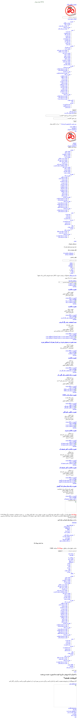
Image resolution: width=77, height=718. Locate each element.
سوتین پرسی (67, 54)
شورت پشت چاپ (63, 178)
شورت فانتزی (63, 85)
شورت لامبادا (64, 90)
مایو (72, 101)
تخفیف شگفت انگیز (71, 4)
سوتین (71, 45)
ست (72, 30)
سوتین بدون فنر (66, 53)
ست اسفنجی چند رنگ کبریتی (67, 322)
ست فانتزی (67, 40)
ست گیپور (67, 43)
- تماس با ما (67, 532)
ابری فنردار (67, 47)
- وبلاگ (68, 529)
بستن (75, 241)
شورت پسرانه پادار (62, 70)
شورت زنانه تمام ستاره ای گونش (66, 486)
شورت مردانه (67, 94)
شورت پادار (64, 78)
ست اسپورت (67, 33)
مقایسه (71, 666)
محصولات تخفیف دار (68, 253)
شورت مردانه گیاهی (62, 207)
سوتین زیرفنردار (66, 60)
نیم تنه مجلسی (66, 106)
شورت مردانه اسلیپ (62, 96)
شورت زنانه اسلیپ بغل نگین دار (67, 375)
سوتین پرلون (67, 55)
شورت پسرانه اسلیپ (62, 68)
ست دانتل (67, 37)
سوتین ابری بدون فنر (62, 50)
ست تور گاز (67, 34)
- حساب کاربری (66, 536)
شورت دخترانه (66, 71)
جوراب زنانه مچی (63, 25)
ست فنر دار (67, 41)
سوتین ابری (67, 48)
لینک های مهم (70, 525)
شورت (71, 65)
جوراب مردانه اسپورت (61, 235)
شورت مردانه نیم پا (62, 98)
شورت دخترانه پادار (62, 200)
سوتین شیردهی (66, 61)
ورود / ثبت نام (70, 667)
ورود (75, 121)
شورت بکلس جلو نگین (69, 412)
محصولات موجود (69, 254)
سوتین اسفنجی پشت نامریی (60, 165)
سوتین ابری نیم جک (62, 160)
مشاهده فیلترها (72, 280)
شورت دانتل (64, 83)
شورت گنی (64, 88)
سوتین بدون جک (63, 161)
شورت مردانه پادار (62, 97)
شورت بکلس (64, 77)
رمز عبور (72, 118)
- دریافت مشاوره (65, 540)
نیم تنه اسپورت (66, 104)
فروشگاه (71, 275)
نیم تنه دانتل (67, 224)
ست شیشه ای (66, 38)
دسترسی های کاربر (68, 535)
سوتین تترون (67, 170)
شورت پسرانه (66, 67)
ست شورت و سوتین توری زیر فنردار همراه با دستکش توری (58, 342)
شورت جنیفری (63, 81)
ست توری (67, 35)
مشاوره (74, 144)
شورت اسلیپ (64, 75)
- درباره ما (67, 531)
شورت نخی (64, 93)
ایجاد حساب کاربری (69, 113)
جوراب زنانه (67, 24)
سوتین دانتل (67, 58)
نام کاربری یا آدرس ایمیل (68, 115)
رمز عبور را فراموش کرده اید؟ (68, 124)
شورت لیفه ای (63, 91)
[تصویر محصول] (72, 285)
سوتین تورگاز (67, 57)
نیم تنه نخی (67, 107)
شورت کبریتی (63, 87)
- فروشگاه (67, 528)
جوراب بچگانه (67, 23)
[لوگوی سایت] (70, 16)
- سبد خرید (67, 537)
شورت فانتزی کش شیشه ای (67, 449)
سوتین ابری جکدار (62, 51)
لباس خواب (70, 100)
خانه (75, 275)
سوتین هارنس (67, 64)
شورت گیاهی (64, 191)
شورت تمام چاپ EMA (69, 395)
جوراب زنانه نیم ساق (62, 231)
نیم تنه (71, 103)
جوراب (71, 21)
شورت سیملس (63, 84)
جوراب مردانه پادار (62, 28)
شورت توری (64, 80)
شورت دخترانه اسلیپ (62, 73)
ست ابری (68, 31)
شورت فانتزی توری (70, 430)
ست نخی (68, 44)
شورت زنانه (67, 74)
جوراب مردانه (67, 27)
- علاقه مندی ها (66, 539)
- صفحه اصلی (67, 526)
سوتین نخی (67, 63)
